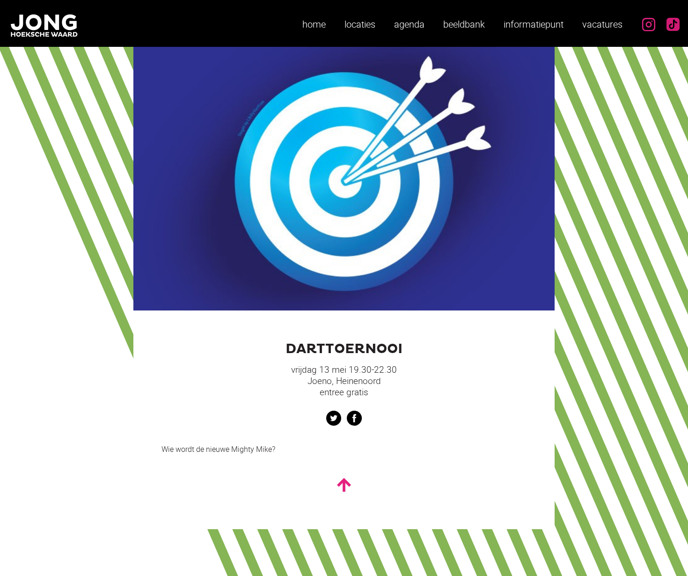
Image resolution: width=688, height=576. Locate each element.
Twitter (333, 418)
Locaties (359, 24)
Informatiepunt (534, 24)
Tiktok (673, 24)
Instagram (648, 24)
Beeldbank (464, 24)
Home (314, 24)
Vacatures (602, 24)
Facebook (354, 418)
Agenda (409, 24)
